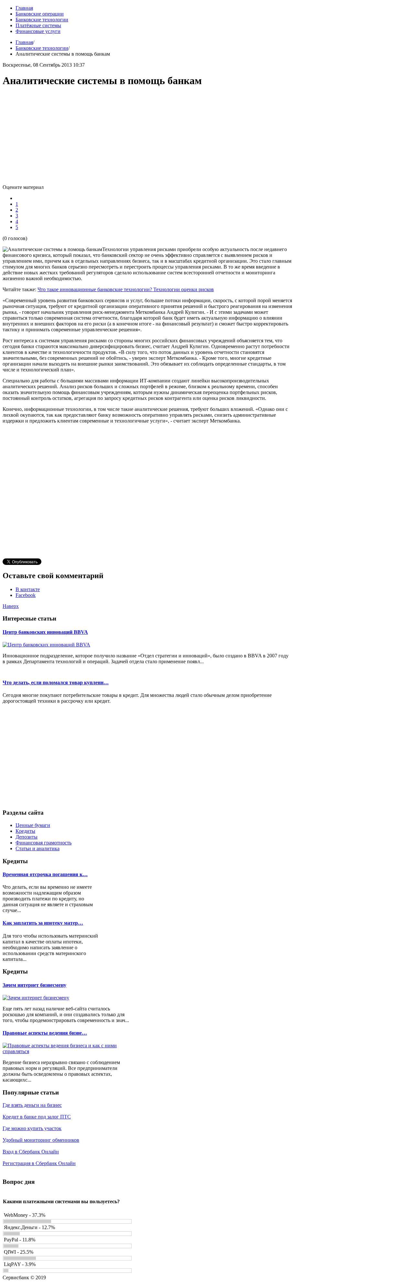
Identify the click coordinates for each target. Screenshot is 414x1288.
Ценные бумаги (33, 825)
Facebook (26, 595)
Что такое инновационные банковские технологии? (95, 289)
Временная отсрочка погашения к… (45, 874)
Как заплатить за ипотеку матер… (43, 923)
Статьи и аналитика (38, 848)
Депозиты (27, 837)
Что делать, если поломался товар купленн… (56, 682)
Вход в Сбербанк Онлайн (31, 1151)
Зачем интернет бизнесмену (34, 985)
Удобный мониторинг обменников (41, 1140)
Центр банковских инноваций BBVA (45, 632)
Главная (24, 42)
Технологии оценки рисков (183, 289)
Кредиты (25, 831)
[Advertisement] (148, 139)
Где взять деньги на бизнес (32, 1105)
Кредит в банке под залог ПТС (37, 1116)
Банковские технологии (42, 48)
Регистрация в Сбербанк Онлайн (39, 1163)
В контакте (28, 589)
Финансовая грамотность (43, 842)
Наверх (11, 606)
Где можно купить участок (32, 1128)
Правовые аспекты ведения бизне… (45, 1033)
